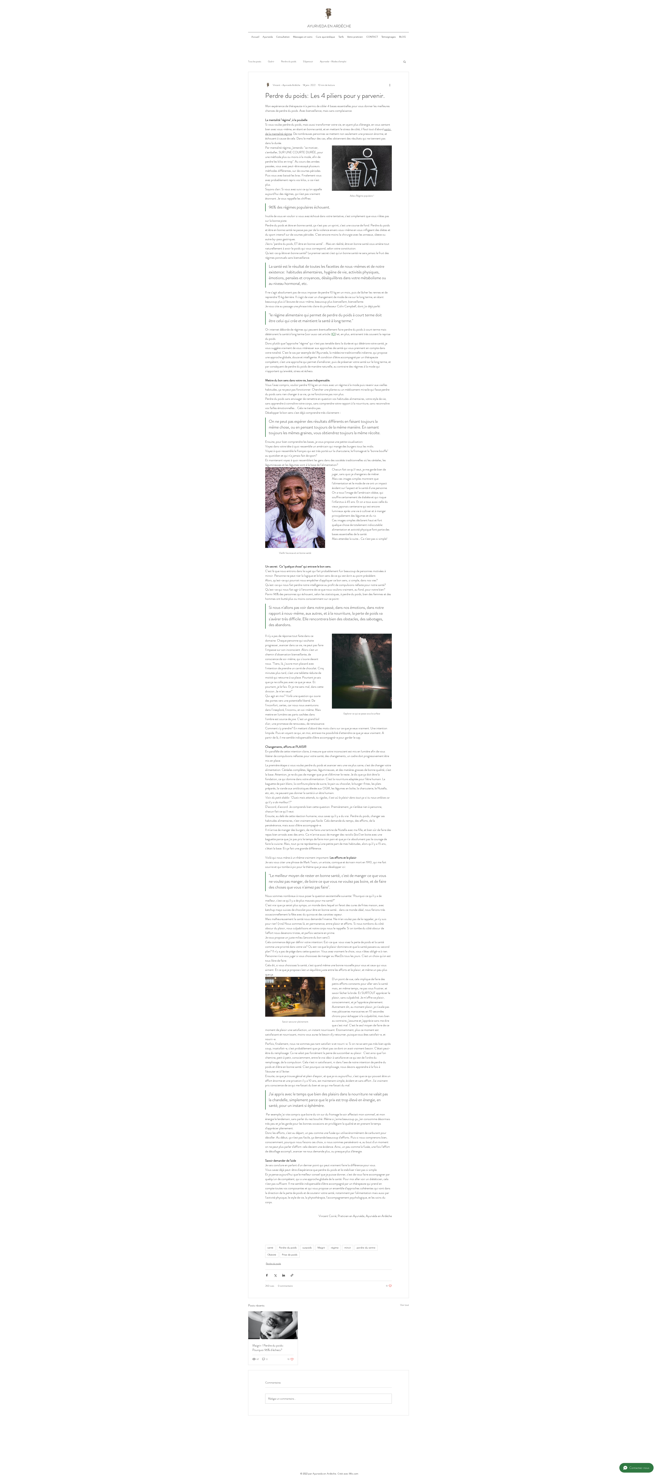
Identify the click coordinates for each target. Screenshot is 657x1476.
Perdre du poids (288, 61)
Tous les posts (254, 61)
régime (335, 1247)
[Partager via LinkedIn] (283, 1275)
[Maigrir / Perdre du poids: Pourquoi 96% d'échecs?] (273, 1325)
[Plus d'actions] (390, 85)
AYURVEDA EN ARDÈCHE (329, 26)
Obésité (271, 1254)
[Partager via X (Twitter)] (275, 1275)
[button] (404, 61)
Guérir (271, 61)
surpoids (307, 1247)
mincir (347, 1247)
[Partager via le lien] (292, 1275)
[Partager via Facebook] (266, 1275)
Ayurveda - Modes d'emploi (333, 61)
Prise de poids (289, 1254)
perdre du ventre (366, 1247)
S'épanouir (308, 61)
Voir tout (404, 1305)
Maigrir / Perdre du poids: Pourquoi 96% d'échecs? (268, 1347)
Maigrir (321, 1247)
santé (270, 1247)
